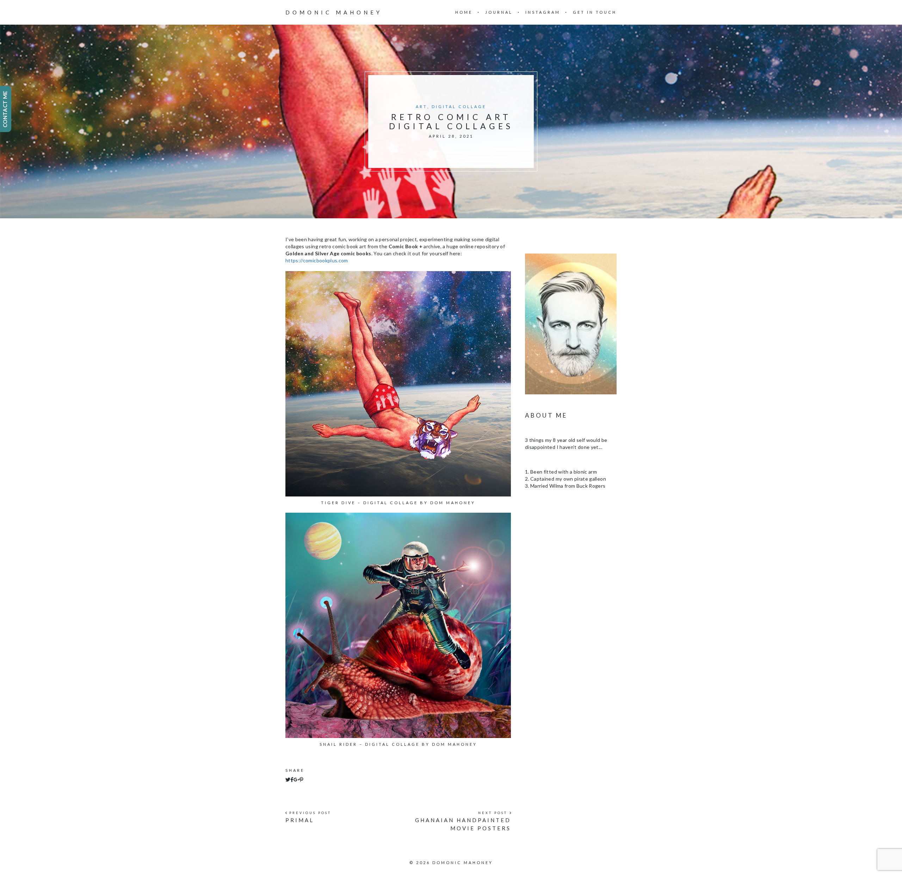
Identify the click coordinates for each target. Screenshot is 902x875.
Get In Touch (595, 12)
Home (463, 12)
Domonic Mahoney (333, 12)
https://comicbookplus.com (316, 260)
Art (421, 106)
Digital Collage (459, 106)
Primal (299, 820)
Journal (499, 12)
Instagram (542, 12)
